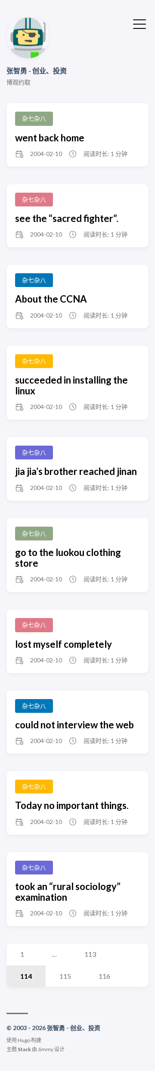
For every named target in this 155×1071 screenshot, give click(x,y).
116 (104, 976)
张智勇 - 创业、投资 (36, 70)
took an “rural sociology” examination (68, 892)
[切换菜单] (139, 23)
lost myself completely (63, 644)
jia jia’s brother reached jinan (76, 471)
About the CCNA (51, 299)
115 (65, 976)
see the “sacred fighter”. (66, 218)
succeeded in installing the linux (71, 385)
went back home (49, 138)
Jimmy (45, 1049)
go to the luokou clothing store (68, 557)
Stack (24, 1049)
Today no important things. (72, 805)
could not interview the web (74, 725)
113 (90, 954)
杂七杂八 (34, 118)
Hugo (24, 1040)
